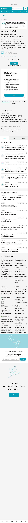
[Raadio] (12, 521)
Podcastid (22, 11)
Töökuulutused (8, 126)
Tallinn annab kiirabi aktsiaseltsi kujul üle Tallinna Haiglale (20, 291)
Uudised (3, 113)
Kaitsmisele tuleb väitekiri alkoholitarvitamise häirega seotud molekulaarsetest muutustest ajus (15, 156)
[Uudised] (7, 521)
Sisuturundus (18, 323)
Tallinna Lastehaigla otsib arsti (12, 129)
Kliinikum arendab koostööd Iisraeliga (16, 164)
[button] (11, 359)
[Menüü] (2, 521)
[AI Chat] (21, 521)
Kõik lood (8, 11)
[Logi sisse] (25, 521)
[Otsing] (16, 521)
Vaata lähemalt (5, 102)
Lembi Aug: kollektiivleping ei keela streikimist (11, 117)
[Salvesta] (26, 145)
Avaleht (3, 11)
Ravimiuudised (15, 11)
